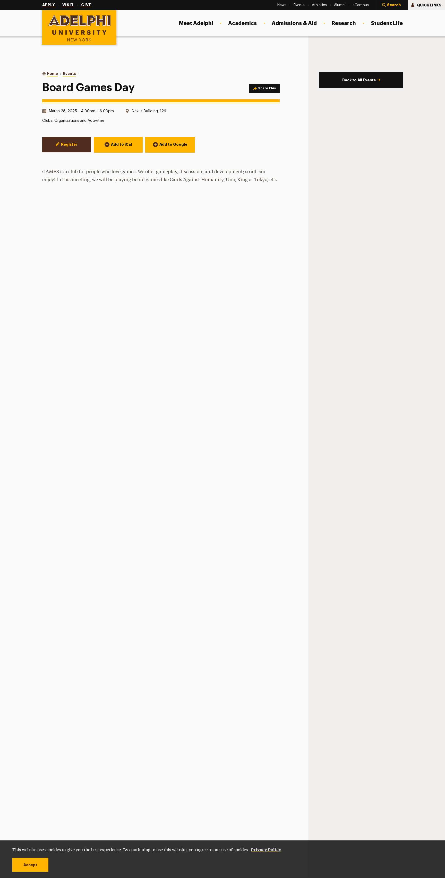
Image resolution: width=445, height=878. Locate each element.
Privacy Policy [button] (266, 849)
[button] (392, 5)
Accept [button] (30, 865)
